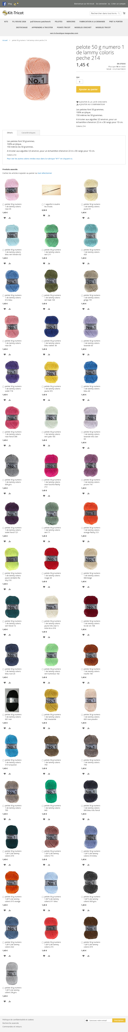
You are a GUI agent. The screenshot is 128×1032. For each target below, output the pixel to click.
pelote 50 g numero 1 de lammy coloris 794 (92, 762)
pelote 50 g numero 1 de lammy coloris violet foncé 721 (13, 530)
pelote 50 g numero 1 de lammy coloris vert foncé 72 (13, 623)
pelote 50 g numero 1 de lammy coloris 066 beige (92, 575)
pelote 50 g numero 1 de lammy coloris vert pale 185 (52, 434)
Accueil (5, 40)
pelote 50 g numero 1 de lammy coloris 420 (92, 252)
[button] (4, 218)
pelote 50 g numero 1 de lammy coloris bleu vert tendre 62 (13, 252)
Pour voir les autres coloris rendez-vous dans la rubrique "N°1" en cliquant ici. (40, 158)
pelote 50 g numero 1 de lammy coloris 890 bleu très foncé (92, 807)
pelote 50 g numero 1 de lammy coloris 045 (52, 807)
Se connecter (101, 3)
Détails (10, 132)
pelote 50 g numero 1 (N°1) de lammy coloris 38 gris (13, 990)
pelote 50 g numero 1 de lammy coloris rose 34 (13, 343)
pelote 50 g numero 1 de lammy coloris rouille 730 (92, 671)
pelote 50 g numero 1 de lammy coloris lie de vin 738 (92, 623)
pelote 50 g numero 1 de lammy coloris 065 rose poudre (92, 716)
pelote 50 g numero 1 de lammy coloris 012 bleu (13, 297)
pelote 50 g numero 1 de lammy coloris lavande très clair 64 (92, 435)
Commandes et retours (12, 1026)
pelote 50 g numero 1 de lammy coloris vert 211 (52, 252)
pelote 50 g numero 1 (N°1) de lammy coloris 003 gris (92, 899)
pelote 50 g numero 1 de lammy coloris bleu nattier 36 (52, 343)
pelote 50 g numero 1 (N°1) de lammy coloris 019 (92, 944)
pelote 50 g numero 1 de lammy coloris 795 (13, 807)
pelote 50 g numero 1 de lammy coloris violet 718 (13, 388)
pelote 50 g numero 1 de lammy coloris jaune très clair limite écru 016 (52, 624)
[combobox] (105, 13)
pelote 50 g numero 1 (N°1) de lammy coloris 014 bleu (92, 853)
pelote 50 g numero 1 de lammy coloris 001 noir (13, 716)
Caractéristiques (28, 132)
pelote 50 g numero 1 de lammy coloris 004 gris (13, 482)
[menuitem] (6, 21)
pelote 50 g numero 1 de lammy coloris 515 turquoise (13, 762)
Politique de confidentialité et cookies (18, 1019)
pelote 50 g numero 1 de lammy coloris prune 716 (92, 482)
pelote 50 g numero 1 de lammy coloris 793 (52, 762)
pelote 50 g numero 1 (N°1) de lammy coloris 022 (13, 944)
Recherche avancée (10, 1023)
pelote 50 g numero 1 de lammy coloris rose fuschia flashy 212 (52, 483)
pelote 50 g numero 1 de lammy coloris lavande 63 (92, 343)
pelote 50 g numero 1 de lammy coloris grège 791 (92, 297)
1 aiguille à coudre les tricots (52, 205)
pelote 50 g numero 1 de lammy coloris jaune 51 (92, 206)
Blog (10, 3)
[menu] (64, 27)
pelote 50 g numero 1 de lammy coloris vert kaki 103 (52, 297)
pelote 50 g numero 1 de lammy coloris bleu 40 (92, 388)
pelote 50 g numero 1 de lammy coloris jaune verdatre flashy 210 (13, 576)
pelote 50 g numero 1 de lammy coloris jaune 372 (52, 388)
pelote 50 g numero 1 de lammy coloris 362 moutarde (52, 716)
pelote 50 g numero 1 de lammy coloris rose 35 (13, 206)
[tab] (9, 132)
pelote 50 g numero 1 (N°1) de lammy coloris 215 (52, 944)
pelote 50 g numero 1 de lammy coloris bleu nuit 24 (13, 671)
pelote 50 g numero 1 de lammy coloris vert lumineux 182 (52, 671)
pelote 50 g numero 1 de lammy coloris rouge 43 (52, 575)
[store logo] (13, 12)
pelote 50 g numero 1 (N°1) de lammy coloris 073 (13, 853)
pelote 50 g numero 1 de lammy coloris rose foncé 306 (13, 434)
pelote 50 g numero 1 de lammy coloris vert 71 (52, 530)
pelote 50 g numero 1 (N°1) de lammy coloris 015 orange (13, 899)
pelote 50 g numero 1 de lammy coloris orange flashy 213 (92, 530)
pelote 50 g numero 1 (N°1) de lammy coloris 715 (52, 853)
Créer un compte (118, 3)
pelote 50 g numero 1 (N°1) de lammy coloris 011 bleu (52, 899)
